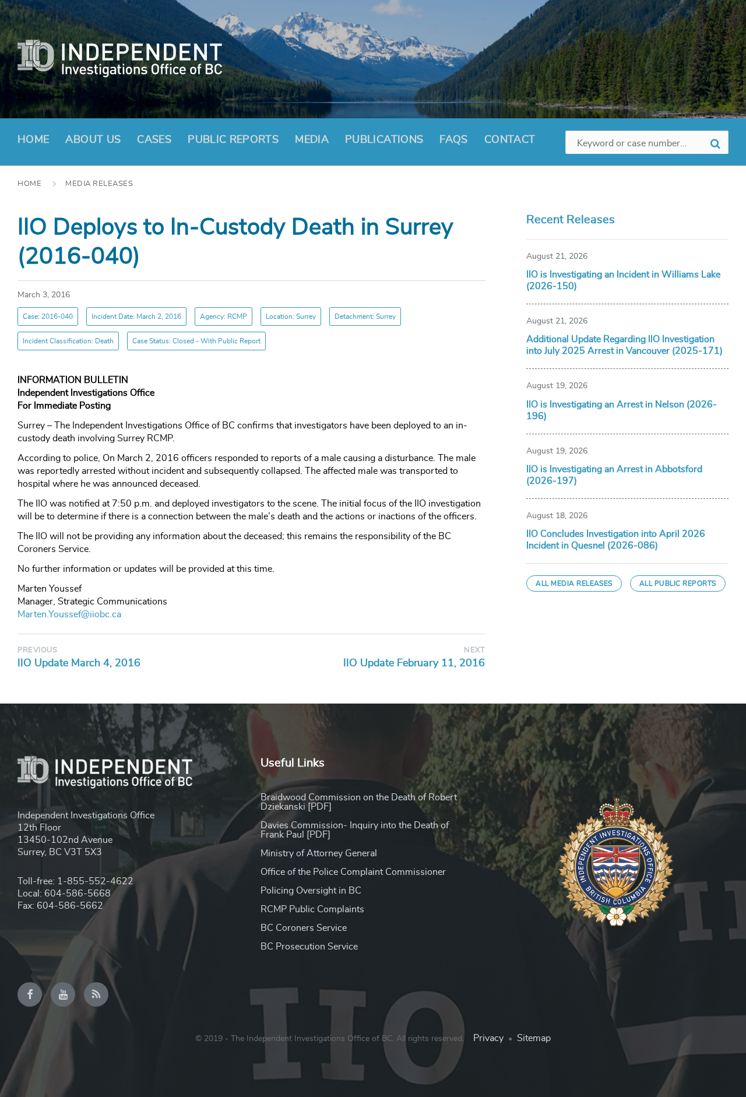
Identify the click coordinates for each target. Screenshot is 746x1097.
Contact (510, 140)
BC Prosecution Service (309, 946)
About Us (93, 140)
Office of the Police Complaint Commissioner (353, 872)
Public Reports (233, 140)
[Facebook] (29, 994)
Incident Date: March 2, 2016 (136, 316)
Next (474, 650)
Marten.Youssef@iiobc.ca (69, 614)
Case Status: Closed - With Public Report (196, 340)
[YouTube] (63, 994)
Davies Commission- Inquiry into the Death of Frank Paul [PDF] (355, 830)
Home (33, 140)
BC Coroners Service (304, 928)
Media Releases (99, 184)
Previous (37, 650)
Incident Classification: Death (68, 340)
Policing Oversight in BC (311, 890)
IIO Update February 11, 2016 (414, 663)
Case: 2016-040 (48, 316)
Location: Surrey (291, 316)
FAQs (453, 140)
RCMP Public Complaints (312, 909)
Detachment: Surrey (365, 316)
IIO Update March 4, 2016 (78, 663)
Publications (384, 140)
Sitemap (534, 1038)
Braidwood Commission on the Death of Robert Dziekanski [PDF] (359, 802)
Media (312, 140)
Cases (154, 140)
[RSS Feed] (96, 994)
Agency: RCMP (223, 316)
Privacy (488, 1038)
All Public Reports (677, 583)
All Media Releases (574, 583)
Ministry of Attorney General (319, 853)
